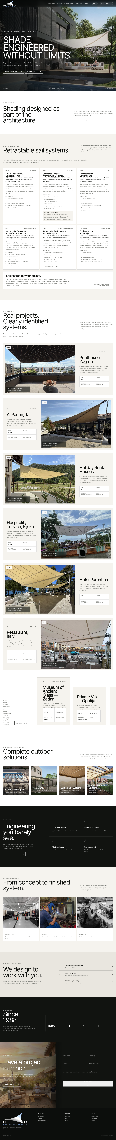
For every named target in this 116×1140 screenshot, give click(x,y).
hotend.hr (93, 1120)
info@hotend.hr (12, 1084)
